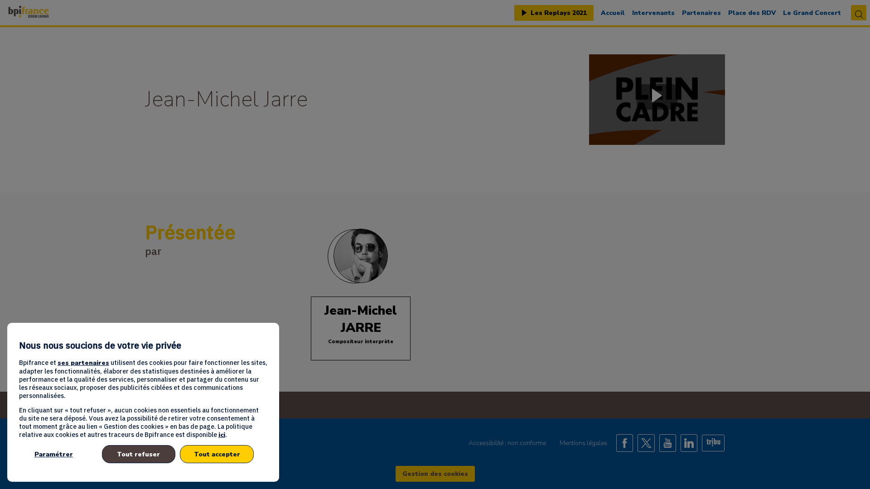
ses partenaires (83, 363)
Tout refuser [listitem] (138, 454)
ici (221, 435)
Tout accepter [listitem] (217, 454)
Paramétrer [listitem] (53, 454)
